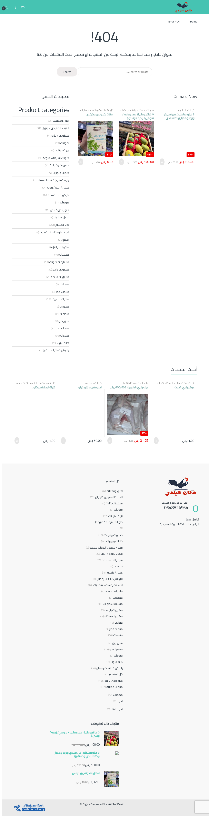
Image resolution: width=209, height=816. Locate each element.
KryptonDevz (115, 804)
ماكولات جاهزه (60, 247)
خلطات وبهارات (60, 172)
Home (193, 21)
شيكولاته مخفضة (58, 195)
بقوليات (64, 143)
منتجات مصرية (61, 299)
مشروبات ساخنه (95, 110)
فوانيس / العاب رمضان (107, 578)
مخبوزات (64, 306)
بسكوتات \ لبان (60, 135)
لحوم (180, 110)
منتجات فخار (62, 291)
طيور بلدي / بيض (59, 210)
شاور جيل (63, 321)
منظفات (64, 314)
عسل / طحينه (61, 217)
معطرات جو (62, 328)
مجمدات (64, 254)
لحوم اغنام (115, 709)
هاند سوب (63, 343)
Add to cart (163, 161)
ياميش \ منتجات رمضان (56, 350)
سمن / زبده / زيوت (58, 187)
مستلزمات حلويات (59, 262)
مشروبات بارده (60, 269)
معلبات (65, 284)
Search (22, 7)
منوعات (64, 335)
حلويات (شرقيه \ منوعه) (55, 158)
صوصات (64, 202)
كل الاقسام (189, 110)
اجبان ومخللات (61, 120)
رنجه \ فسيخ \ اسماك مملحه (52, 180)
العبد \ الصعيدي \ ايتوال (55, 128)
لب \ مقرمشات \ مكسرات (54, 232)
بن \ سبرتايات (62, 150)
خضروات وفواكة (146, 110)
